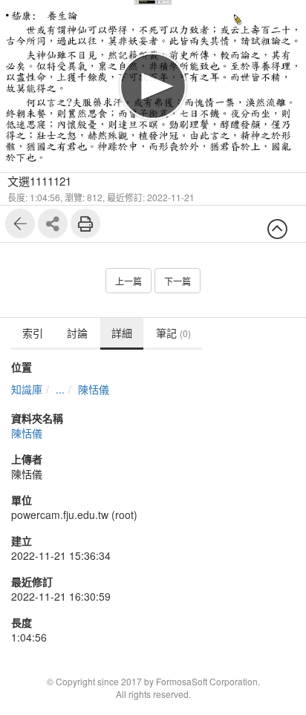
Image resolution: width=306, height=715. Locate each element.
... (60, 389)
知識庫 (26, 389)
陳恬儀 (93, 389)
